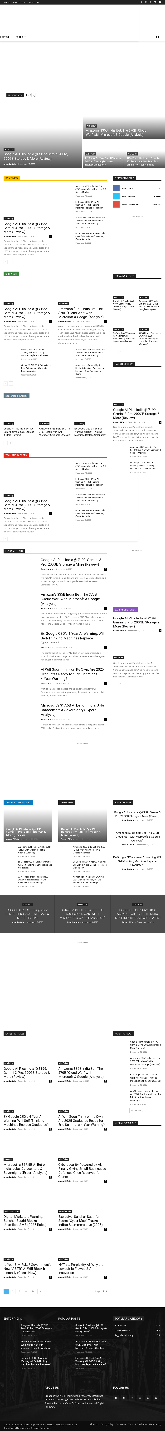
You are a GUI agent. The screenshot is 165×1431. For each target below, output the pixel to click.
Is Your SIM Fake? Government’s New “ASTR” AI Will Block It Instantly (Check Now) (27, 1269)
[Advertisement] (39, 20)
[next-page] (11, 262)
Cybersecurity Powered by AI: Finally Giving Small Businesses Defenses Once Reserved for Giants (82, 1171)
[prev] (28, 95)
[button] (157, 37)
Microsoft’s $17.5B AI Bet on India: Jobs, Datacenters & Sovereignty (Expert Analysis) (90, 236)
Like (159, 188)
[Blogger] (116, 1398)
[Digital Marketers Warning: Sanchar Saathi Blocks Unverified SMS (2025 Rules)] (28, 1200)
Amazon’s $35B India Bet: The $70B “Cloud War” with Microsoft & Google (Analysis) (90, 189)
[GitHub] (124, 1398)
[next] (33, 95)
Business (8, 1159)
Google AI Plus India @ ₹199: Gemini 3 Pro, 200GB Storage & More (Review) (27, 228)
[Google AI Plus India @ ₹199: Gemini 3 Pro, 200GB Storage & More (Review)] (41, 134)
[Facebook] (142, 2)
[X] (151, 2)
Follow (157, 196)
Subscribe (156, 204)
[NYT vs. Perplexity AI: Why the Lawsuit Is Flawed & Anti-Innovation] (82, 1248)
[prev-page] (6, 262)
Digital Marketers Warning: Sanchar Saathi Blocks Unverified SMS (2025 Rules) (25, 1221)
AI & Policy (9, 149)
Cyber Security (65, 1211)
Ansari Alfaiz (10, 236)
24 (33, 1291)
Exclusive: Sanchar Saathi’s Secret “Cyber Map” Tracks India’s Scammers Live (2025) (80, 1221)
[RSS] (148, 1398)
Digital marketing (12, 1211)
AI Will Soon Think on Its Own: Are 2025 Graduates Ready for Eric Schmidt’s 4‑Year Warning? (90, 221)
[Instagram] (146, 2)
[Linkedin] (140, 1398)
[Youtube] (159, 2)
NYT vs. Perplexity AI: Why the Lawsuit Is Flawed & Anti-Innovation (80, 1269)
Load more (136, 1110)
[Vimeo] (155, 2)
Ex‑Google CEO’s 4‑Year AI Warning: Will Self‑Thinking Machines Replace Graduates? (89, 205)
